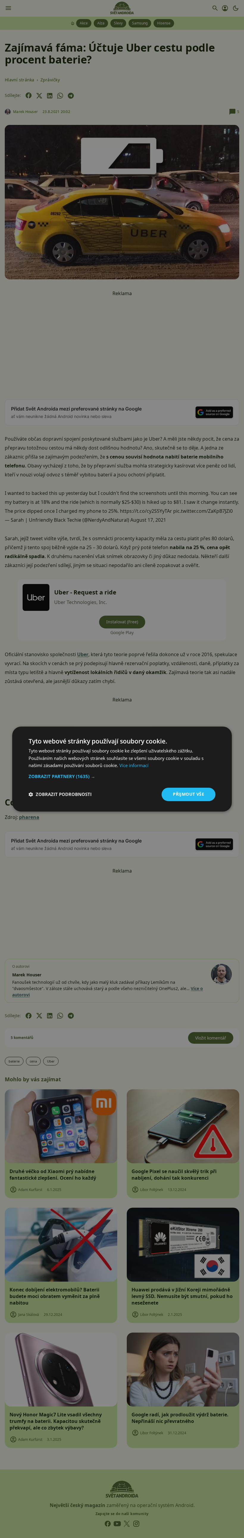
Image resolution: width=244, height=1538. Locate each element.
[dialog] (122, 769)
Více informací (133, 766)
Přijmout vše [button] (188, 794)
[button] (122, 776)
